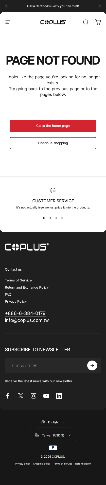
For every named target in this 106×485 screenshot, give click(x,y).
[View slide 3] (56, 218)
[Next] (99, 6)
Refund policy (83, 463)
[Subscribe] (92, 365)
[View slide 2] (50, 218)
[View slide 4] (62, 218)
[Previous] (6, 6)
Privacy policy (22, 463)
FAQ (8, 294)
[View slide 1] (44, 218)
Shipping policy (41, 463)
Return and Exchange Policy (27, 287)
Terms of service (62, 463)
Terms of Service (18, 280)
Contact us (13, 269)
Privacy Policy (16, 301)
